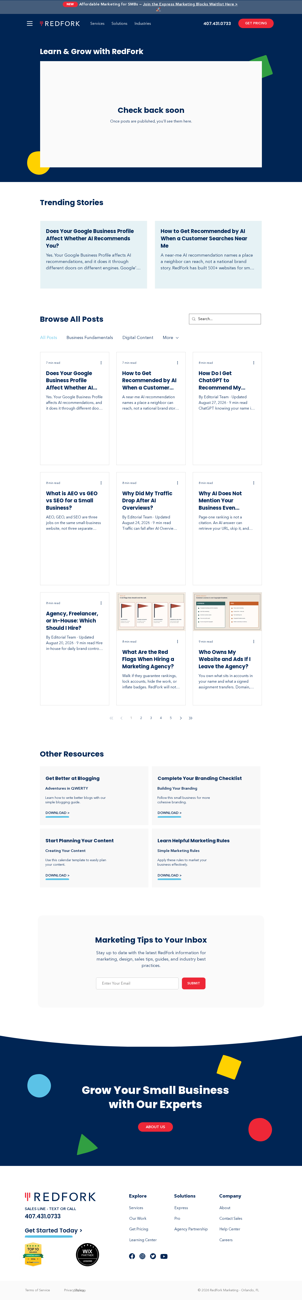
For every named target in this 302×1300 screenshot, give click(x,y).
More (168, 338)
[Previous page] (121, 718)
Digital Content (137, 338)
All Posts (48, 338)
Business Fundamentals (90, 338)
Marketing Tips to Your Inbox (151, 940)
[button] (30, 23)
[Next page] (180, 718)
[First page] (111, 718)
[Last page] (190, 718)
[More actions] (102, 363)
